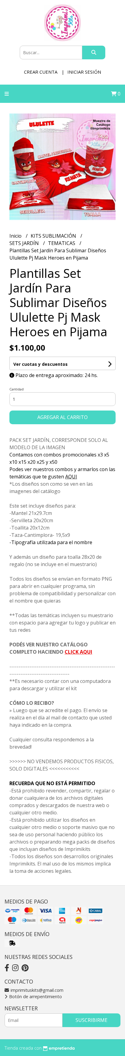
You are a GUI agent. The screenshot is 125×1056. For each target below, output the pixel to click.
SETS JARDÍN (24, 243)
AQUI (71, 476)
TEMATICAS (62, 243)
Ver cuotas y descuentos (40, 364)
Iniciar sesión (84, 72)
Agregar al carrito (62, 417)
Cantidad (16, 389)
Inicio (16, 236)
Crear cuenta (40, 72)
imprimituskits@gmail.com (36, 990)
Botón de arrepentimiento (35, 996)
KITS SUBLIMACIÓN (54, 236)
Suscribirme (91, 1020)
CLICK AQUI (78, 652)
